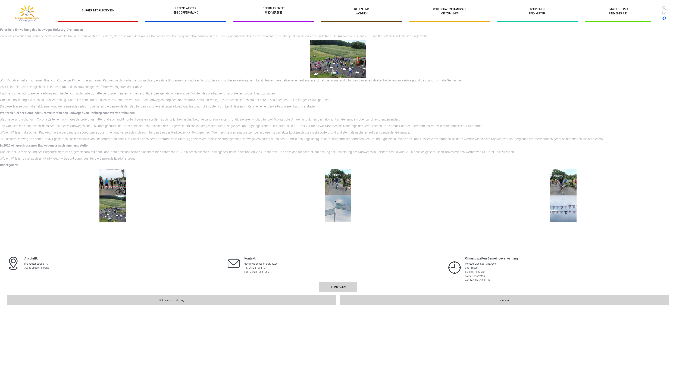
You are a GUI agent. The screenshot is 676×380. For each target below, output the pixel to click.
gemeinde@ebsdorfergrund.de (260, 263)
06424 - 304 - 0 (257, 267)
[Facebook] (664, 18)
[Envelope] (664, 13)
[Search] (664, 8)
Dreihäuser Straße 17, (36, 263)
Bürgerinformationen (98, 10)
